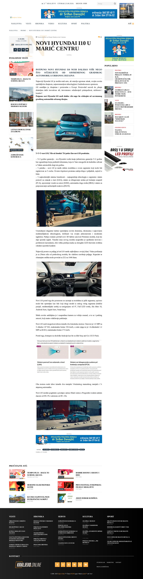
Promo (23, 30)
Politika (118, 70)
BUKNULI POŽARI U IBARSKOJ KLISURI (19, 105)
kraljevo (64, 449)
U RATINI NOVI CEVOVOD (66, 543)
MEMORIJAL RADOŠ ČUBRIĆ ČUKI (118, 527)
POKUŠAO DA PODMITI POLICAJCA (41, 527)
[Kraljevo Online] (24, 17)
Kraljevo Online (23, 45)
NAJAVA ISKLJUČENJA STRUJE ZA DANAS (123, 132)
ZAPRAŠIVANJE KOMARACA (17, 156)
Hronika (13, 99)
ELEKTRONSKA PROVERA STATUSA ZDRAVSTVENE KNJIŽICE (126, 13)
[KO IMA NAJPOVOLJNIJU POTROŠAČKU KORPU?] (17, 498)
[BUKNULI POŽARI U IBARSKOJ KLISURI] (21, 94)
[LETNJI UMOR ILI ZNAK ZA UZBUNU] (21, 119)
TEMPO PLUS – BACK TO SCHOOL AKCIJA (21, 80)
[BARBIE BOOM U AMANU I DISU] (66, 474)
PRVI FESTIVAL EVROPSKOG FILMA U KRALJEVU (88, 486)
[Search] (115, 3)
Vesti (123, 8)
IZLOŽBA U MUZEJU (89, 521)
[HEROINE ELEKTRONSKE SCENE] (17, 486)
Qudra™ (85, 573)
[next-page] (109, 140)
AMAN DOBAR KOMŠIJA (86, 498)
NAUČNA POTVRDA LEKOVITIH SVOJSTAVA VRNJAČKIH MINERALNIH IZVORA (19, 538)
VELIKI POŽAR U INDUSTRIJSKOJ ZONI (40, 533)
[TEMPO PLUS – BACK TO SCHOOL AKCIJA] (21, 68)
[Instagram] (19, 50)
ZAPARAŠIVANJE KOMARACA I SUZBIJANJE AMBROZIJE (67, 532)
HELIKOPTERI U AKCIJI (16, 527)
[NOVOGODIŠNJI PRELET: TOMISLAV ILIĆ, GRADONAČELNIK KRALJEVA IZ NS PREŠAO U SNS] (109, 75)
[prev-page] (106, 140)
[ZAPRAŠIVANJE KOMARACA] (21, 144)
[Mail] (74, 564)
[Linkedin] (68, 564)
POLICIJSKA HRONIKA (41, 544)
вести (82, 449)
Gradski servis (16, 150)
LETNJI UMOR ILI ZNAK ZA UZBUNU (21, 131)
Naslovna (13, 30)
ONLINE (72, 573)
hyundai (46, 449)
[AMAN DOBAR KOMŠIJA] (66, 498)
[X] (23, 50)
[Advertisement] (74, 60)
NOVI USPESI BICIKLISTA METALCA (118, 537)
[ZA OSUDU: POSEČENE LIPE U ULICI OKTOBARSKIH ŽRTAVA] (109, 105)
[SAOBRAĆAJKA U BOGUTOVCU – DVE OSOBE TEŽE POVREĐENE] (109, 92)
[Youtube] (27, 50)
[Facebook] (15, 50)
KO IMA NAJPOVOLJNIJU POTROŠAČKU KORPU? (38, 498)
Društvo (13, 124)
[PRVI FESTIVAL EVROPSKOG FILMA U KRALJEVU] (66, 486)
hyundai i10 (55, 449)
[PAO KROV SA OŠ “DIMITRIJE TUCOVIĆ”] (109, 118)
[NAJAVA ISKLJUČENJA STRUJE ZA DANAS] (109, 131)
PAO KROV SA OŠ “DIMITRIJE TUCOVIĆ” (122, 119)
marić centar (73, 449)
